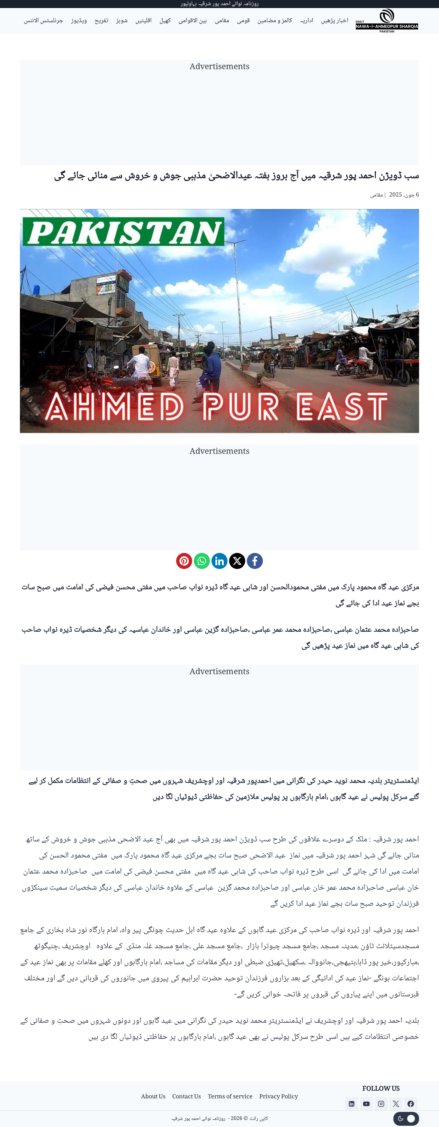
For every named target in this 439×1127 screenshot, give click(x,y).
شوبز (122, 20)
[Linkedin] (351, 1103)
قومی (243, 20)
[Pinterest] (184, 561)
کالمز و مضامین (274, 20)
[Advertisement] (219, 121)
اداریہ (306, 20)
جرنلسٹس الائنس (43, 20)
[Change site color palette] (406, 1119)
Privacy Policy (278, 1097)
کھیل (165, 20)
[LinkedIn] (219, 561)
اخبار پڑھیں (334, 20)
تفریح (101, 20)
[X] (237, 561)
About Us (153, 1097)
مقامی (222, 20)
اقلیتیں (143, 20)
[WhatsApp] (202, 561)
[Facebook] (255, 561)
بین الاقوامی (192, 20)
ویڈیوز (79, 20)
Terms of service (230, 1097)
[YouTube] (366, 1103)
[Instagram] (381, 1103)
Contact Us (186, 1097)
